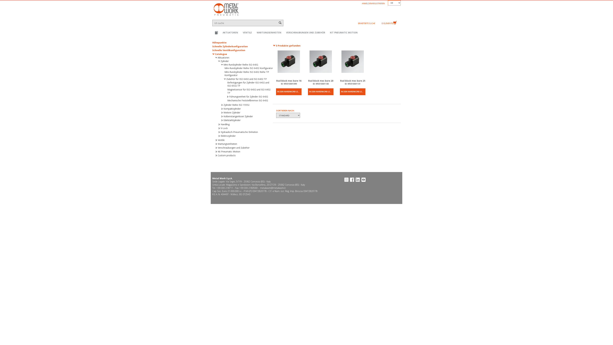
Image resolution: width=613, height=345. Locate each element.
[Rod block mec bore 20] (320, 64)
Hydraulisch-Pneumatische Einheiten (239, 132)
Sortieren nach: (285, 110)
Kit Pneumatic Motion (344, 32)
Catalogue (221, 54)
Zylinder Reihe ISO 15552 (236, 104)
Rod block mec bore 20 (320, 80)
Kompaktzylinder (232, 108)
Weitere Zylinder (231, 112)
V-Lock (224, 128)
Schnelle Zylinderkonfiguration (230, 46)
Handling (225, 124)
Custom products (227, 155)
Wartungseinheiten (269, 32)
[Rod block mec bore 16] (289, 64)
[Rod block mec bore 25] (352, 64)
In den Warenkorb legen (289, 91)
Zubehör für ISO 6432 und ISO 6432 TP (246, 78)
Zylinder (225, 61)
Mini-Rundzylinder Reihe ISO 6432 (240, 64)
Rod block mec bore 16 (288, 80)
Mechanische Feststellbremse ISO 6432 (247, 100)
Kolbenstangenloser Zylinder (238, 116)
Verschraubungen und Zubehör (305, 32)
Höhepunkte (219, 42)
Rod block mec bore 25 (352, 80)
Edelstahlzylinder (232, 120)
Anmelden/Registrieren (373, 3)
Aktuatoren (230, 32)
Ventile (247, 32)
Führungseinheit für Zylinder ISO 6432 (248, 96)
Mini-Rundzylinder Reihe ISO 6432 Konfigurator (248, 68)
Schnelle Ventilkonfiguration (228, 50)
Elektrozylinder (228, 135)
